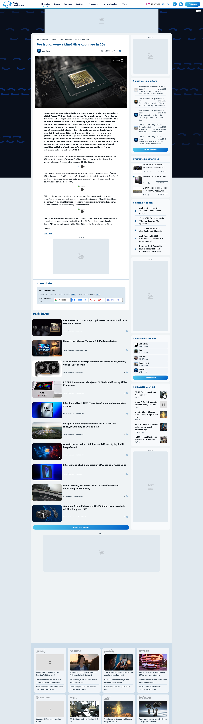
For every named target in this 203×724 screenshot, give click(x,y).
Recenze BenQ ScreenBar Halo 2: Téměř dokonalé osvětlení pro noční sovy (91, 487)
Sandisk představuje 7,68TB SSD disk (117, 688)
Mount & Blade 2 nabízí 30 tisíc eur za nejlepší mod (146, 403)
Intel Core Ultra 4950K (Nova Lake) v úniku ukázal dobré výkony (94, 404)
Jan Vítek (46, 51)
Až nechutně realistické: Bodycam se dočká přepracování (153, 681)
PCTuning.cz (139, 432)
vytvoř (98, 294)
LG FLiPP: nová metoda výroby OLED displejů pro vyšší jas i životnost (95, 384)
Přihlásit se (192, 4)
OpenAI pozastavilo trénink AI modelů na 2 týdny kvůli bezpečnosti (93, 446)
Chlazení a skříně (65, 40)
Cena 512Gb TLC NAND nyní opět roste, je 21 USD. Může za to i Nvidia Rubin (95, 322)
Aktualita (45, 40)
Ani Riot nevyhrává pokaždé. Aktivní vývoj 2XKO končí (83, 681)
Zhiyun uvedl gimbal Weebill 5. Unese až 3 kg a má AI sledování (153, 720)
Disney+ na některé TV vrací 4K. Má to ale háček (90, 341)
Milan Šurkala (68, 331)
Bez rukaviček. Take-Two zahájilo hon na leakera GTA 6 (83, 688)
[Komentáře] (120, 51)
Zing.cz (137, 407)
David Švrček (67, 496)
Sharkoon (85, 40)
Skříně (77, 40)
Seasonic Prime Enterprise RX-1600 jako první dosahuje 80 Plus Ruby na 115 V (94, 508)
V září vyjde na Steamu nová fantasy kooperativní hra (146, 414)
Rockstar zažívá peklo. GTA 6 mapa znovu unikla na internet (49, 688)
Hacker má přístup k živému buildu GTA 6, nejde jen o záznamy (152, 674)
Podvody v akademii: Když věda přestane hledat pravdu (116, 681)
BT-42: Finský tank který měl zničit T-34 (145, 393)
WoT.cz (137, 397)
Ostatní (53, 40)
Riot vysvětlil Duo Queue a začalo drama (48, 720)
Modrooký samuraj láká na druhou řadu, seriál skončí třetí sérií (83, 674)
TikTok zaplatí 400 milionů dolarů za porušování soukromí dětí (146, 427)
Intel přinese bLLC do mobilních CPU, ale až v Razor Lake (94, 465)
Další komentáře (151, 150)
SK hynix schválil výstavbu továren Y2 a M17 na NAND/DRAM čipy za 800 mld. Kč (89, 425)
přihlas (73, 294)
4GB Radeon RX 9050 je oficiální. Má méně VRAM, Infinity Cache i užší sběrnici (94, 363)
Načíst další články (81, 527)
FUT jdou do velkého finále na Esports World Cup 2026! (47, 674)
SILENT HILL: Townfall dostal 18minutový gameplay (150, 688)
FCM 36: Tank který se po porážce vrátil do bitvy (146, 438)
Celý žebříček (150, 378)
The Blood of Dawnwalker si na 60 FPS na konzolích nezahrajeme (49, 681)
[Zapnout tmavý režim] (181, 4)
